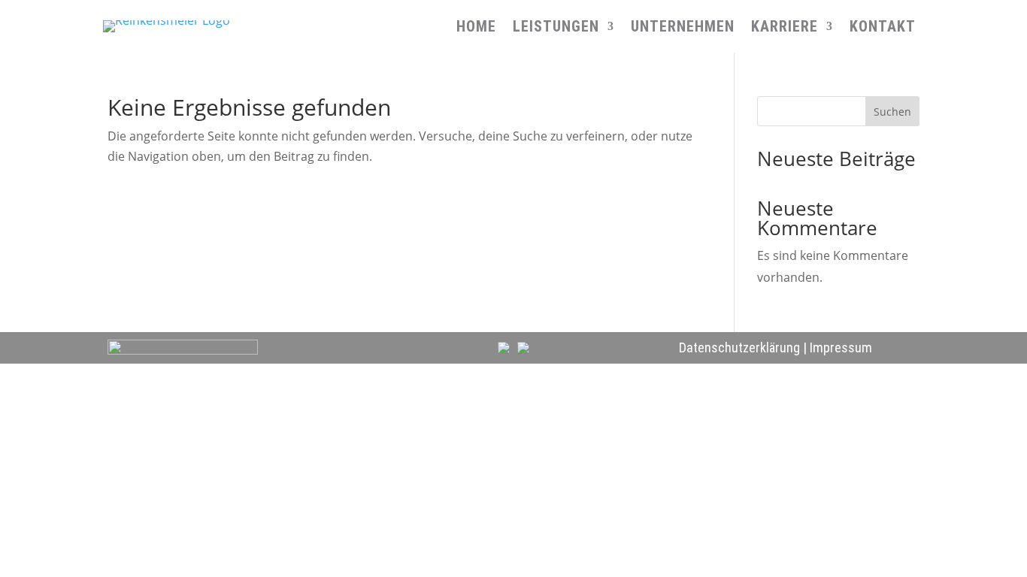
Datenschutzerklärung (739, 347)
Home (476, 28)
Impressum (841, 347)
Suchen (892, 111)
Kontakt (883, 28)
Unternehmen (683, 28)
